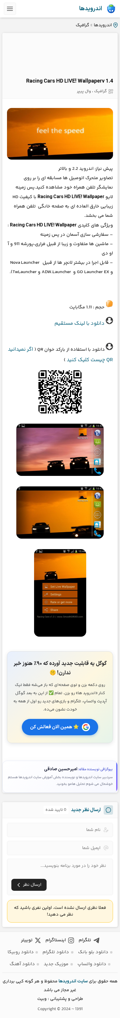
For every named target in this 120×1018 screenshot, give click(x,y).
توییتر (27, 940)
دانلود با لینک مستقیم (79, 323)
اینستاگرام (55, 940)
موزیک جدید (56, 964)
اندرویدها (90, 8)
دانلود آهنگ (22, 964)
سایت (82, 981)
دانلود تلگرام (56, 952)
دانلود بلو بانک (93, 952)
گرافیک (82, 25)
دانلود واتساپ (91, 964)
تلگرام (85, 940)
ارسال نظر (32, 884)
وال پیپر (84, 91)
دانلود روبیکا (21, 952)
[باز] (10, 9)
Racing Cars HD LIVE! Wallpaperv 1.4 (69, 81)
